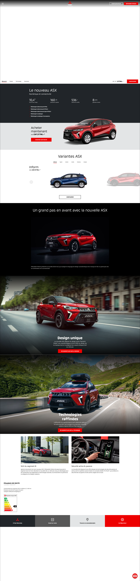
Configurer (70, 197)
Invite (72, 162)
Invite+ (66, 162)
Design (11, 81)
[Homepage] (70, 3)
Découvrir (4, 81)
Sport (61, 162)
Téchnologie (18, 81)
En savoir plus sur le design (70, 351)
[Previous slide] (31, 182)
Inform (55, 162)
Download (26, 81)
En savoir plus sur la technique (70, 430)
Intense (79, 162)
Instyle (85, 162)
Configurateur (116, 3)
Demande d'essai (131, 3)
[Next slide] (109, 182)
